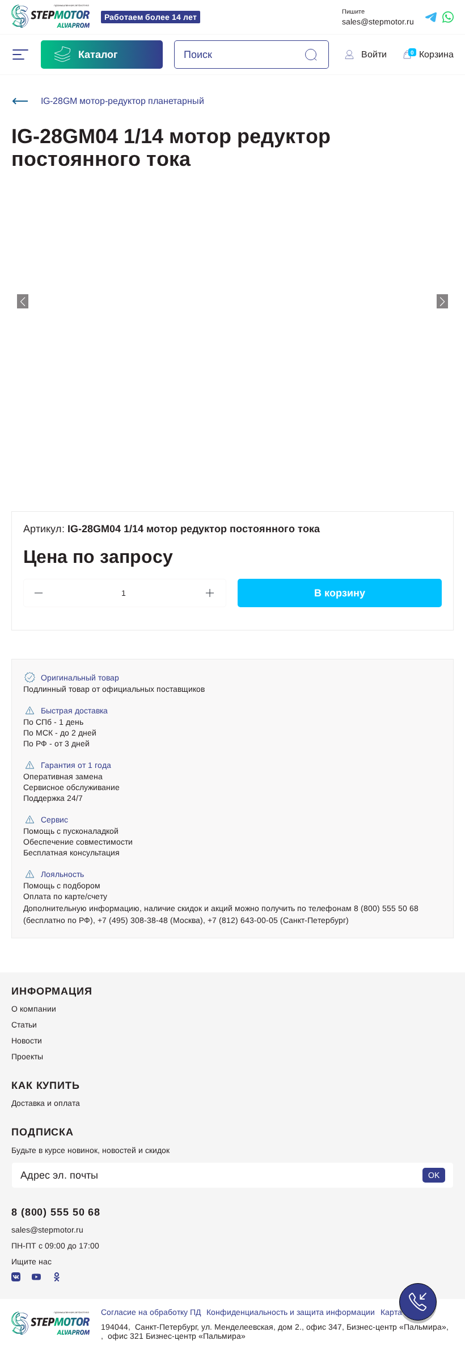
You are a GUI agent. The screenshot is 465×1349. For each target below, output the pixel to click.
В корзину (339, 593)
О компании (33, 1008)
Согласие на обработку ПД (151, 1312)
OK (433, 1175)
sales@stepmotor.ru (378, 21)
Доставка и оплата (45, 1103)
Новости (26, 1040)
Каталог (98, 54)
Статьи (24, 1024)
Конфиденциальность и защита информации (290, 1312)
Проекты (27, 1056)
